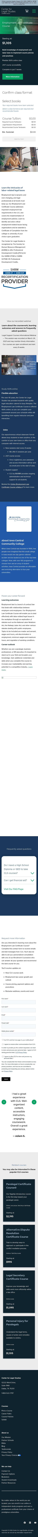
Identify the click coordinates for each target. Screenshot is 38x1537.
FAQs (4, 1443)
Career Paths (6, 1414)
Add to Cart (19, 139)
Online (5, 430)
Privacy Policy (7, 1452)
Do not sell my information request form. (20, 1532)
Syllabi (4, 1420)
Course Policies (7, 1417)
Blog (3, 1446)
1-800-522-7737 (8, 1393)
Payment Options (8, 1474)
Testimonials (6, 1449)
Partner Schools (8, 1440)
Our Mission (6, 1437)
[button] (4, 1102)
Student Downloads (9, 1480)
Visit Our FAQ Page (13, 889)
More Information (12, 77)
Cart (27, 11)
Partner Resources (8, 1483)
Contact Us (6, 1471)
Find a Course (7, 1411)
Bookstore (5, 1477)
